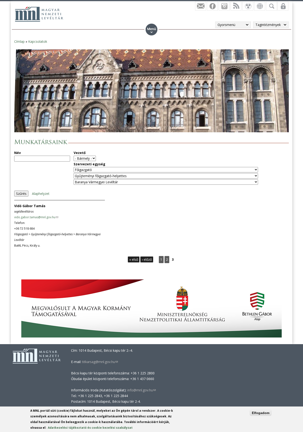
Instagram (224, 6)
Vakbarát (247, 6)
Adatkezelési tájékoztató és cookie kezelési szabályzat (90, 428)
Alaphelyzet (40, 193)
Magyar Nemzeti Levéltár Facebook (212, 6)
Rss (236, 6)
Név (17, 152)
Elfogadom (260, 413)
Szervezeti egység (89, 164)
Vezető (80, 152)
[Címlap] (39, 14)
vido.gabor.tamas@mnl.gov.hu (36, 217)
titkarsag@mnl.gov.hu (99, 361)
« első (133, 259)
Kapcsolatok (37, 41)
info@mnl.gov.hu (141, 390)
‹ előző (147, 259)
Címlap (19, 41)
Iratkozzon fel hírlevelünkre (200, 6)
